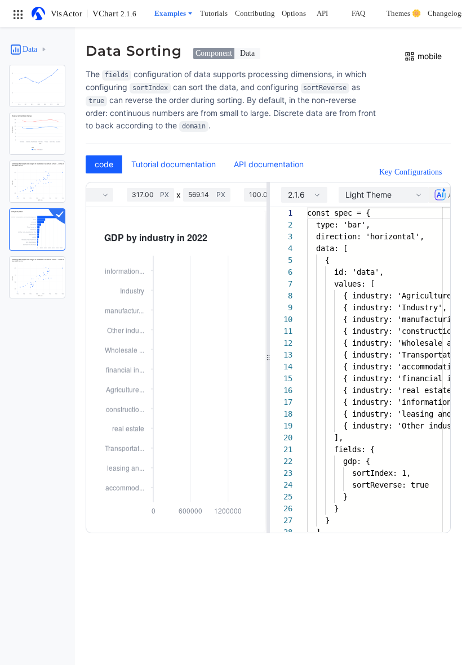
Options (294, 13)
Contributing (255, 13)
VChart (114, 13)
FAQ (358, 13)
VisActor (67, 13)
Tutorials (214, 13)
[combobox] (304, 195)
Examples (170, 13)
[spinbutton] (146, 195)
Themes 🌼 (404, 13)
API (322, 13)
